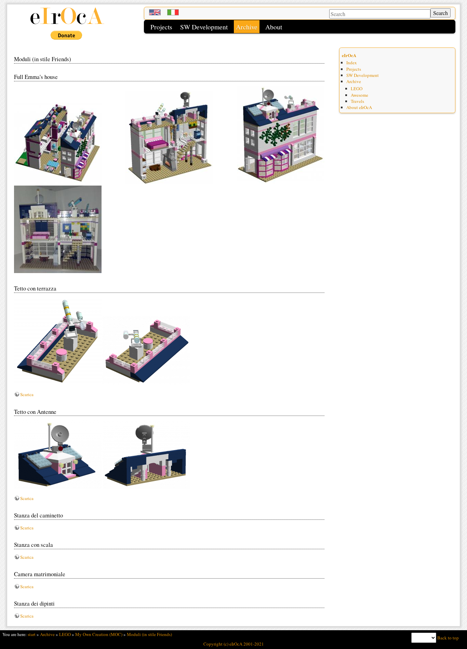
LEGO (356, 88)
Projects (161, 26)
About (273, 26)
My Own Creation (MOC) (98, 634)
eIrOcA (349, 55)
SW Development (204, 26)
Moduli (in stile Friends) (149, 634)
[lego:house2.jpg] (280, 182)
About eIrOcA (359, 107)
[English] (155, 13)
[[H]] (67, 23)
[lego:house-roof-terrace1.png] (58, 383)
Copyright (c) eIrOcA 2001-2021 (233, 644)
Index (351, 62)
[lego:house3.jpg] (58, 271)
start (32, 634)
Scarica (27, 394)
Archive (246, 26)
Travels (357, 101)
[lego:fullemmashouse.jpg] (58, 182)
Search (440, 12)
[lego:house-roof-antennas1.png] (58, 487)
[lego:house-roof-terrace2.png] (146, 383)
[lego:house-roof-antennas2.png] (146, 487)
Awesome (359, 95)
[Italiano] (173, 13)
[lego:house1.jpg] (169, 182)
